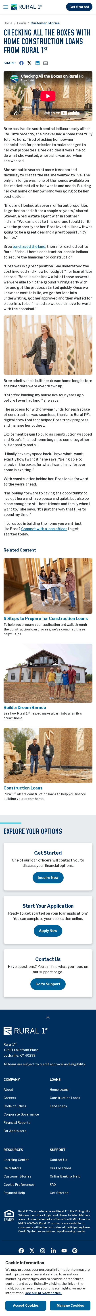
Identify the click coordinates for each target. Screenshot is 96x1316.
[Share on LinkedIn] (37, 63)
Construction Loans (65, 1098)
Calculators (12, 1168)
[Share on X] (29, 63)
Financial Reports (17, 1122)
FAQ (53, 1184)
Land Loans (58, 1106)
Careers (10, 1098)
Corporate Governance (21, 1114)
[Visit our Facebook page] (21, 1250)
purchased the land (29, 246)
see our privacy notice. (43, 1293)
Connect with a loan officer (44, 529)
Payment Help (14, 1193)
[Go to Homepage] (48, 1031)
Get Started (79, 7)
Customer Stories (45, 23)
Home (8, 23)
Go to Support (48, 984)
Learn (21, 23)
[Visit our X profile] (32, 1250)
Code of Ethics (15, 1106)
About (8, 1089)
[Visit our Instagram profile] (42, 1250)
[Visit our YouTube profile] (64, 1250)
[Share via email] (45, 63)
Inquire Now (48, 878)
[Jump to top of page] (48, 1017)
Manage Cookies (70, 1306)
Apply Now (48, 931)
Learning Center (16, 1160)
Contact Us (58, 1160)
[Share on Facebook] (21, 63)
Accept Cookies (26, 1306)
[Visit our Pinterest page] (74, 1250)
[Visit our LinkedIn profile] (53, 1250)
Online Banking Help (65, 1176)
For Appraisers (15, 1131)
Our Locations (60, 1168)
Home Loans (59, 1089)
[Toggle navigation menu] (5, 7)
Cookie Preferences (19, 1184)
